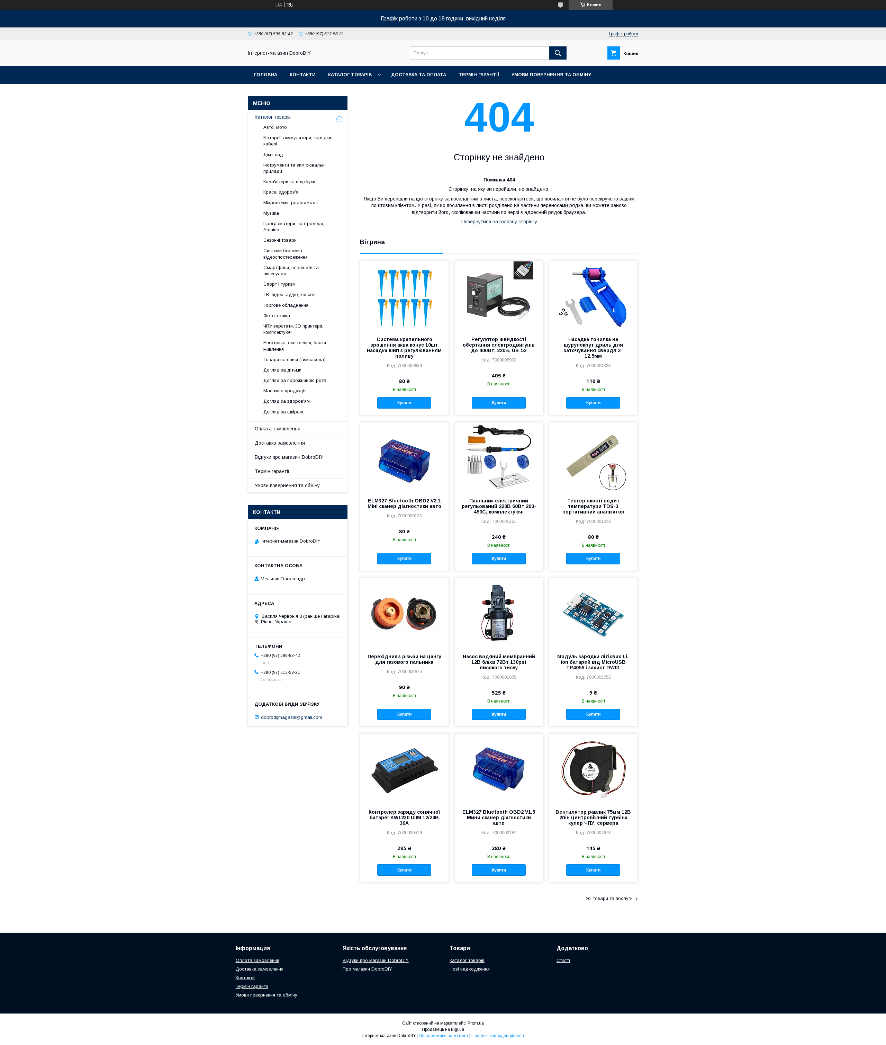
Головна (265, 74)
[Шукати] (558, 53)
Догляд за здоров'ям (286, 401)
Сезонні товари (280, 240)
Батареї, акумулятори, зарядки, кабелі (297, 140)
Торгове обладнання (285, 305)
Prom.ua (476, 1023)
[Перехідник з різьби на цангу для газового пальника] (404, 612)
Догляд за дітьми (282, 370)
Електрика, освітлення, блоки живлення (294, 345)
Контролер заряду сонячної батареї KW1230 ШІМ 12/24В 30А (404, 817)
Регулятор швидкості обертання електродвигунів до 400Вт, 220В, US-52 (499, 345)
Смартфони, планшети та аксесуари (291, 270)
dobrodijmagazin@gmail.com (291, 717)
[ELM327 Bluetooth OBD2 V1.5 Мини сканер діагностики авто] (499, 768)
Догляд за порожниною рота (294, 380)
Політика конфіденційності (497, 1035)
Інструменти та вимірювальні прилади (294, 168)
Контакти (303, 74)
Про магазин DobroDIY (367, 969)
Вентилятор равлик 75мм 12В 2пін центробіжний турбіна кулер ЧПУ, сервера (593, 817)
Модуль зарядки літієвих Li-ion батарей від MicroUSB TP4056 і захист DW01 (593, 662)
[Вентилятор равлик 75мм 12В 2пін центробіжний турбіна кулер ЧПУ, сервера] (593, 768)
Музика (271, 213)
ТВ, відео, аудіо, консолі (290, 294)
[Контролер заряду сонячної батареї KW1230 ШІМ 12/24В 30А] (404, 768)
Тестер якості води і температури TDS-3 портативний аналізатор (593, 506)
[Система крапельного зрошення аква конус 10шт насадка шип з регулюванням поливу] (404, 295)
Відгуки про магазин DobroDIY (289, 457)
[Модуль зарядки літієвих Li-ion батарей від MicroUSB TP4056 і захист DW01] (593, 612)
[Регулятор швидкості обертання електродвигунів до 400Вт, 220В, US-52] (499, 295)
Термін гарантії (479, 74)
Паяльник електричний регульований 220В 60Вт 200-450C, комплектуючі (499, 506)
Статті (563, 960)
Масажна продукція (285, 390)
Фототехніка (276, 315)
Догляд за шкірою (283, 411)
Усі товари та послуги (609, 898)
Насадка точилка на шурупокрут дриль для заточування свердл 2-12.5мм (593, 348)
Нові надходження (470, 969)
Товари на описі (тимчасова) (294, 359)
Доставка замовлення (280, 443)
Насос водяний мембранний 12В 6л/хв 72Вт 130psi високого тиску (499, 662)
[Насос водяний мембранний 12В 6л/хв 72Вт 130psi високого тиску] (499, 612)
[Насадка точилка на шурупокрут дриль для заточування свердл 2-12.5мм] (593, 295)
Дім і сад (273, 154)
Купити (404, 402)
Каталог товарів (350, 74)
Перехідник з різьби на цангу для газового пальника (404, 659)
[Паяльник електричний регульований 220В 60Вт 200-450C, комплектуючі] (499, 457)
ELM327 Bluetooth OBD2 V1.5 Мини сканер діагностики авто (498, 817)
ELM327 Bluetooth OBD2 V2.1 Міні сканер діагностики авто (404, 503)
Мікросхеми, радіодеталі (290, 202)
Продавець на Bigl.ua (443, 1029)
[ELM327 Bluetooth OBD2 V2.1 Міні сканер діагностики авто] (404, 457)
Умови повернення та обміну (551, 74)
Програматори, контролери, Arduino (293, 226)
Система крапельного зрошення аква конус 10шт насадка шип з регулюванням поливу (404, 348)
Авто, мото (275, 127)
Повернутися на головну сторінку (499, 221)
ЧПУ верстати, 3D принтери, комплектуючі (293, 329)
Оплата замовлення (277, 428)
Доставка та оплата (418, 74)
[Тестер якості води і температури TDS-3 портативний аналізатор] (593, 457)
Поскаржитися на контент (443, 1035)
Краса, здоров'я (280, 192)
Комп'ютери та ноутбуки (289, 181)
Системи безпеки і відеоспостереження (285, 253)
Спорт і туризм (279, 284)
